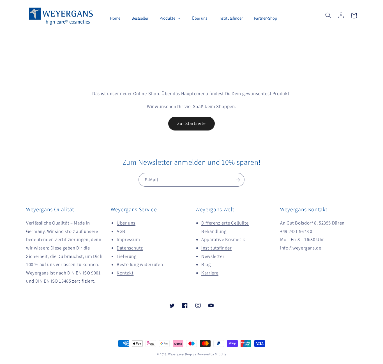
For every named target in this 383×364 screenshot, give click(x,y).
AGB (121, 231)
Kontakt (125, 273)
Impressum (128, 239)
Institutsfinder (216, 248)
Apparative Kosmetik (223, 239)
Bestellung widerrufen (140, 264)
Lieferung (127, 256)
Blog (206, 264)
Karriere (209, 273)
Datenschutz (130, 248)
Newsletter (212, 256)
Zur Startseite (191, 123)
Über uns (126, 223)
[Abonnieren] (237, 180)
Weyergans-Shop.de (182, 354)
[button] (328, 15)
